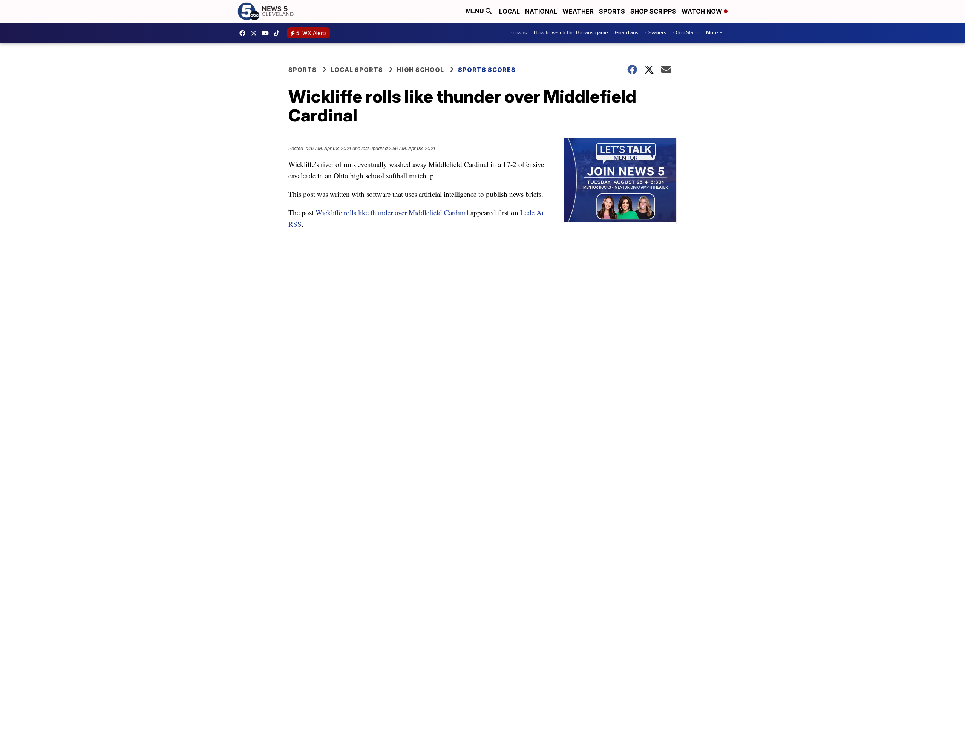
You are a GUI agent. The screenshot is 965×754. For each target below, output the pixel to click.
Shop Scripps (653, 11)
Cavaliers (655, 33)
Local (509, 11)
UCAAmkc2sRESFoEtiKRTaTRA (267, 33)
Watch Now (703, 11)
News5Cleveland (244, 33)
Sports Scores (487, 70)
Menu (476, 11)
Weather (578, 11)
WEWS (255, 33)
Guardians (627, 33)
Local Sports (357, 70)
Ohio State (685, 33)
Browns (518, 33)
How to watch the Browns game (571, 33)
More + (714, 33)
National (541, 11)
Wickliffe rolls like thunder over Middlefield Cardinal (392, 212)
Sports (612, 11)
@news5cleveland (278, 33)
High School (420, 70)
